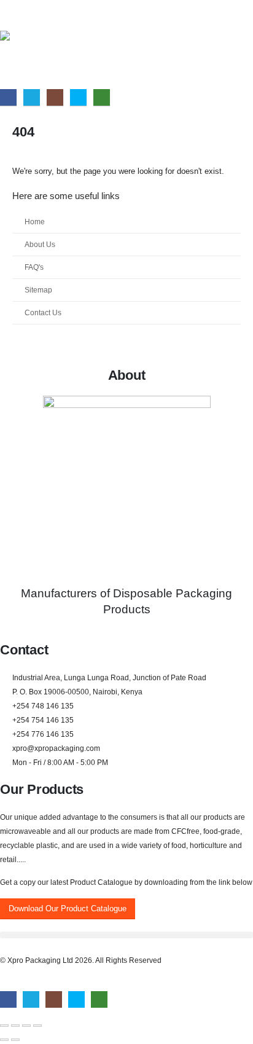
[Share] (26, 1025)
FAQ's (34, 267)
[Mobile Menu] (7, 15)
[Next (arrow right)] (15, 1039)
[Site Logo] (24, 59)
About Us (40, 244)
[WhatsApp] (101, 97)
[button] (126, 935)
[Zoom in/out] (4, 1025)
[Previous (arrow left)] (4, 1039)
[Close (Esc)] (37, 1025)
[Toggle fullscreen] (15, 1025)
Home (35, 222)
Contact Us (43, 312)
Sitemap (38, 290)
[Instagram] (55, 97)
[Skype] (78, 97)
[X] (31, 97)
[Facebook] (8, 97)
